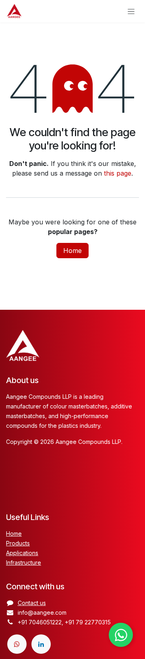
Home (72, 251)
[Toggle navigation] (131, 11)
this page (117, 173)
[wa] (17, 644)
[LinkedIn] (41, 644)
